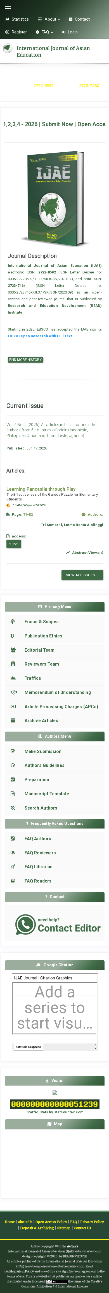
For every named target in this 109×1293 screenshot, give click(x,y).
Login (72, 32)
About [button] (50, 19)
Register (19, 32)
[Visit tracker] (55, 1092)
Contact (82, 19)
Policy (29, 1271)
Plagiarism (17, 1271)
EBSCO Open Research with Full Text (40, 336)
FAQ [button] (45, 32)
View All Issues (81, 575)
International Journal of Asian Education (53, 51)
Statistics (20, 19)
